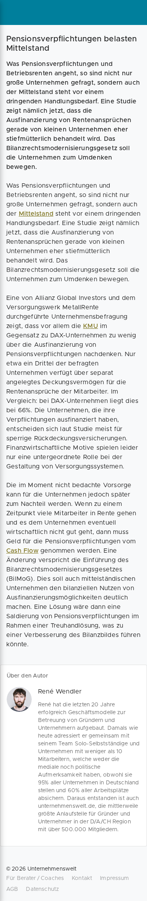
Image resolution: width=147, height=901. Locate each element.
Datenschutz (42, 889)
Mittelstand (36, 214)
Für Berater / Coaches (35, 878)
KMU (90, 326)
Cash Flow (22, 551)
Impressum (114, 878)
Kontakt (82, 878)
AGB (12, 889)
